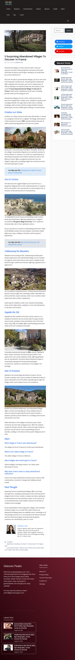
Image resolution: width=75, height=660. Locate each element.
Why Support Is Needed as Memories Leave (66, 124)
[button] (67, 21)
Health (55, 9)
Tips (14, 15)
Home (8, 9)
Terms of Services (45, 578)
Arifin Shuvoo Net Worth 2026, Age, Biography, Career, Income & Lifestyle (67, 88)
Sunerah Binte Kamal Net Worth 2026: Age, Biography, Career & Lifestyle (67, 71)
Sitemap (42, 584)
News (63, 9)
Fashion (38, 9)
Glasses (46, 9)
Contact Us (43, 581)
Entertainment (27, 9)
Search (69, 30)
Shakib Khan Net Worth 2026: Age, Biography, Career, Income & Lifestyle (67, 80)
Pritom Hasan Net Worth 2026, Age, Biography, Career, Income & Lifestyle (67, 106)
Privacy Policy (43, 575)
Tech (8, 15)
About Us (42, 572)
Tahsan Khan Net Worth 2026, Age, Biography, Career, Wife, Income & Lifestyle (67, 97)
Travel (22, 15)
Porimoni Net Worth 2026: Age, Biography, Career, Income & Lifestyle (67, 132)
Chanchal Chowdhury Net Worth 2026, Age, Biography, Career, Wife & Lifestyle (67, 116)
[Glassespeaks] (8, 3)
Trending (9, 542)
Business (17, 9)
